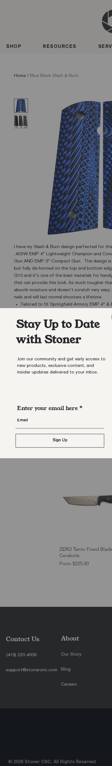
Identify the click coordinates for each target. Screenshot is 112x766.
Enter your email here (47, 408)
